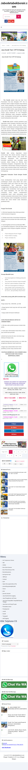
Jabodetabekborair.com (14, 4)
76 (16, 455)
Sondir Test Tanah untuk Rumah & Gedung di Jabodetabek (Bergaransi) (17, 724)
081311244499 (6, 461)
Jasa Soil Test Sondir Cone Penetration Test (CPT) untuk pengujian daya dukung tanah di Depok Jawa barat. (16, 502)
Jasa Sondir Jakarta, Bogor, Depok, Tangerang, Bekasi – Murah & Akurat (17, 731)
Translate (13, 646)
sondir (4, 611)
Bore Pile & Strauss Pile (8, 569)
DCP (4, 581)
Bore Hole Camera (7, 567)
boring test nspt (6, 574)
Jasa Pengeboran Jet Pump (9, 598)
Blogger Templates (8, 757)
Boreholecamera (7, 572)
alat (3, 562)
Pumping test (6, 609)
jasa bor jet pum (7, 593)
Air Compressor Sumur (8, 560)
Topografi (5, 616)
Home (4, 588)
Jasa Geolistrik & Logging (9, 595)
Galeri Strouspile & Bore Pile (10, 584)
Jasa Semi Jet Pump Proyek (10, 604)
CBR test (5, 576)
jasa (4, 591)
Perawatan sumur (7, 606)
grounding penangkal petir (9, 586)
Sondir (4, 53)
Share (14, 424)
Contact (5, 579)
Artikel (4, 565)
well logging (6, 618)
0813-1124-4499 (9, 398)
